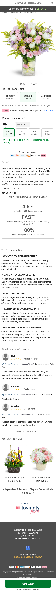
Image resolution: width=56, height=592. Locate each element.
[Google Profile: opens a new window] (28, 548)
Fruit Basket (26, 394)
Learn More (48, 110)
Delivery (8, 126)
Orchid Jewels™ (28, 414)
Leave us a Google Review (28, 556)
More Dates (47, 132)
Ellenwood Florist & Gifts (28, 3)
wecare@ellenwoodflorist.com (28, 538)
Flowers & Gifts (15, 12)
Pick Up (24, 124)
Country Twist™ (27, 364)
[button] (50, 585)
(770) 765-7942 (28, 535)
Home (4, 12)
